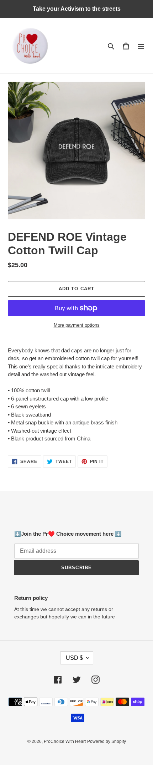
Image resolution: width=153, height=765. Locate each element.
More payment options (77, 325)
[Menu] (140, 45)
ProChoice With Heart (65, 741)
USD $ (74, 658)
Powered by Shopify (106, 741)
